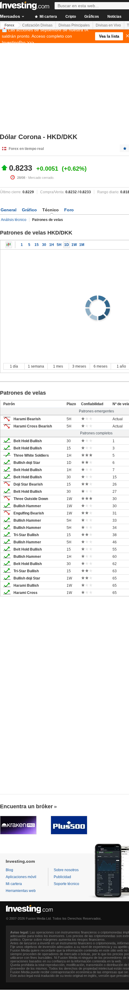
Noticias (114, 16)
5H (59, 245)
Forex (9, 25)
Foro (69, 209)
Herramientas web (21, 891)
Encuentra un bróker (26, 806)
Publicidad (62, 877)
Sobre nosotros (66, 870)
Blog (9, 870)
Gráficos (91, 16)
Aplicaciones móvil (21, 877)
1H (51, 245)
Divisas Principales (74, 25)
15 (36, 245)
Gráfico (29, 209)
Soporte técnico (66, 884)
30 (44, 245)
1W (74, 245)
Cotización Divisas (37, 25)
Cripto (70, 16)
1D (66, 245)
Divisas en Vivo (108, 25)
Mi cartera (48, 16)
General (8, 209)
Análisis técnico (13, 220)
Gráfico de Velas (8, 244)
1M (81, 245)
